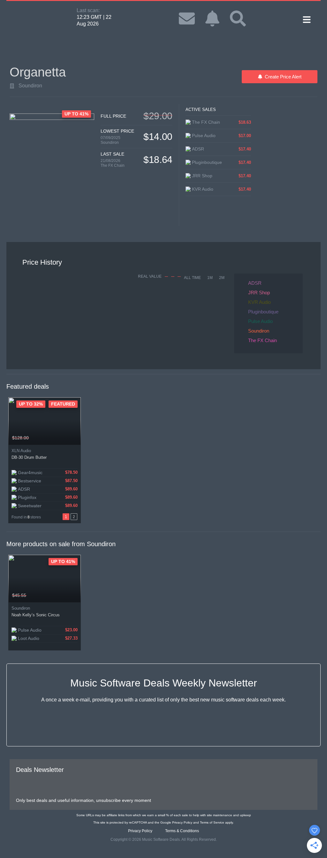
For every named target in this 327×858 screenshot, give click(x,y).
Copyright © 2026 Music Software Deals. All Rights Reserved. (163, 839)
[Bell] (212, 18)
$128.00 (20, 437)
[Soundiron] (12, 86)
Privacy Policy (182, 822)
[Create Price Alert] (76, 438)
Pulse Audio (260, 321)
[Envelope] (187, 18)
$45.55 (19, 595)
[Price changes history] (68, 438)
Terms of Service (212, 822)
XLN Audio (21, 450)
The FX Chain (113, 165)
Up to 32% (31, 404)
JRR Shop (259, 292)
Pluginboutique (263, 311)
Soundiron (30, 85)
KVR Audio (259, 302)
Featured (63, 404)
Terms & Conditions (182, 831)
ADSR (255, 283)
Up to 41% (63, 561)
